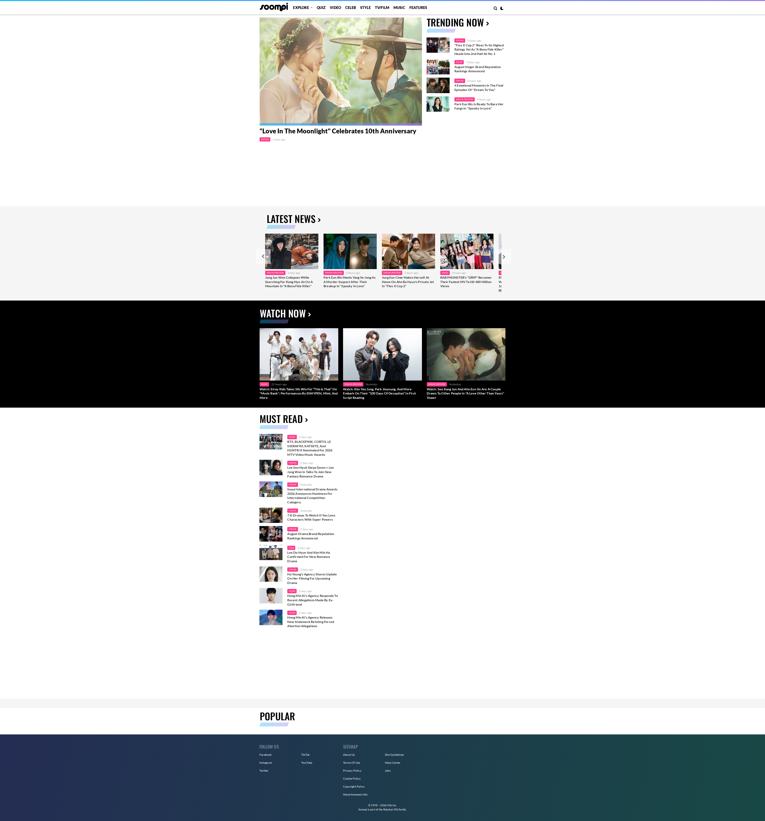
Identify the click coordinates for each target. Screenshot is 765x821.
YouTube (306, 762)
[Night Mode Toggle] (501, 9)
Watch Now (283, 313)
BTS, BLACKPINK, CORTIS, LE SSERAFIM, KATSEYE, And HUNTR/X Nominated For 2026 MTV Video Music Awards (309, 448)
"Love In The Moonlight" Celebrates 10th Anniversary (338, 131)
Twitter (264, 770)
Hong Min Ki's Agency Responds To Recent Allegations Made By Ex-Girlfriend (312, 600)
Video (335, 7)
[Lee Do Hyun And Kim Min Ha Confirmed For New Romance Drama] (270, 552)
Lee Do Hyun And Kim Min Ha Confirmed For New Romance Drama (308, 557)
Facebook (265, 754)
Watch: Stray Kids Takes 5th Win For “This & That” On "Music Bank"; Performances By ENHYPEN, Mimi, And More (299, 393)
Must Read (281, 419)
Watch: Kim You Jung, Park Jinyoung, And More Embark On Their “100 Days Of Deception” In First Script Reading (379, 393)
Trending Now (455, 22)
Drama (265, 139)
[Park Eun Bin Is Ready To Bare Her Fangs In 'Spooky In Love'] (438, 104)
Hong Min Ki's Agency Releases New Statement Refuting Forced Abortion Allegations (310, 621)
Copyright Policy (354, 786)
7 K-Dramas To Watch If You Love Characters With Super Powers (311, 517)
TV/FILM (382, 7)
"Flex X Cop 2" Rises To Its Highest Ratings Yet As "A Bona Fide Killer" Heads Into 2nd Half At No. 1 (479, 49)
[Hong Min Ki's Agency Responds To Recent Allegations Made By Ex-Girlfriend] (270, 595)
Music (399, 7)
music (292, 437)
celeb (292, 591)
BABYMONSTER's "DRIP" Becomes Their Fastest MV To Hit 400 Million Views (466, 281)
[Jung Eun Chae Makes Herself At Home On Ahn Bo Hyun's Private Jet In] (408, 251)
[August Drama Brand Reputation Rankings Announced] (270, 534)
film (291, 548)
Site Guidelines (394, 754)
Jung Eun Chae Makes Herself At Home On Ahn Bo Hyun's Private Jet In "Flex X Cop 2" (408, 281)
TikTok (305, 754)
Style (365, 7)
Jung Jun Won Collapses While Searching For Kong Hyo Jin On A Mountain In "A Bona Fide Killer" (289, 281)
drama (292, 463)
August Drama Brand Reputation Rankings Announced (310, 536)
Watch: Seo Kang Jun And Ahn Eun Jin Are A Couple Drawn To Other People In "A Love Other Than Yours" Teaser (465, 393)
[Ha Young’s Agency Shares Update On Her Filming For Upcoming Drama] (270, 574)
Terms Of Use (351, 762)
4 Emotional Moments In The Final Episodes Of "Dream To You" (478, 87)
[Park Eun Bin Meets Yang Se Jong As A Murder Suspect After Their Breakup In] (350, 251)
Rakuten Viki (390, 809)
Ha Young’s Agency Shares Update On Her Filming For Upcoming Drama (312, 578)
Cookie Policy (352, 778)
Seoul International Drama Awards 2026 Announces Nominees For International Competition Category (312, 495)
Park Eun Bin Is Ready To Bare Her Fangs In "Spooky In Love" (479, 106)
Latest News (291, 219)
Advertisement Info (355, 794)
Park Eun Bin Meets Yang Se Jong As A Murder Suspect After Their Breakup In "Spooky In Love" (350, 281)
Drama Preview (464, 99)
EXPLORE (301, 7)
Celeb (350, 7)
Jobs (388, 770)
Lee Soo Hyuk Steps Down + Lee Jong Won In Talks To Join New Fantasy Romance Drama (310, 472)
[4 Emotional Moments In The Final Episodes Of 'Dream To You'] (438, 85)
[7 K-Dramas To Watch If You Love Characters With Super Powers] (270, 515)
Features (418, 7)
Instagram (265, 762)
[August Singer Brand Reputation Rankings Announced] (438, 67)
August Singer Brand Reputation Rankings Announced (477, 69)
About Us (349, 754)
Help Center (392, 762)
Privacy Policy (352, 770)
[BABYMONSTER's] (466, 251)
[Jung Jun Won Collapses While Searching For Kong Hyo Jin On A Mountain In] (291, 251)
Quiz (321, 7)
